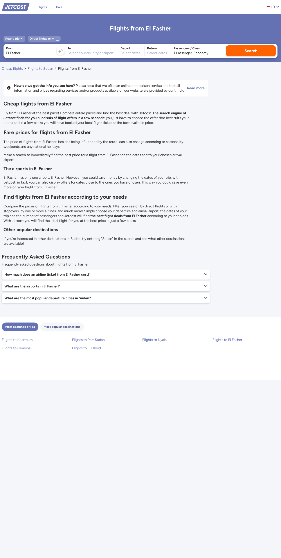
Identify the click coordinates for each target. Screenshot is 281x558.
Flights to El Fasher (227, 340)
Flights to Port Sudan (88, 340)
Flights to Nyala (154, 340)
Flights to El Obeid (86, 348)
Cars (59, 7)
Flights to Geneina (16, 348)
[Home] (16, 7)
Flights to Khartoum (17, 340)
